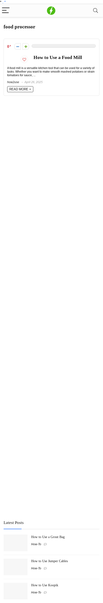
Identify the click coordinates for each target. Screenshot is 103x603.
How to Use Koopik (44, 585)
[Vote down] (17, 46)
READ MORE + (20, 89)
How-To (36, 544)
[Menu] (5, 10)
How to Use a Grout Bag (48, 537)
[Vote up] (26, 46)
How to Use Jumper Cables (49, 561)
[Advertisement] (39, 481)
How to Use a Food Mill (58, 57)
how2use (13, 82)
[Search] (95, 10)
